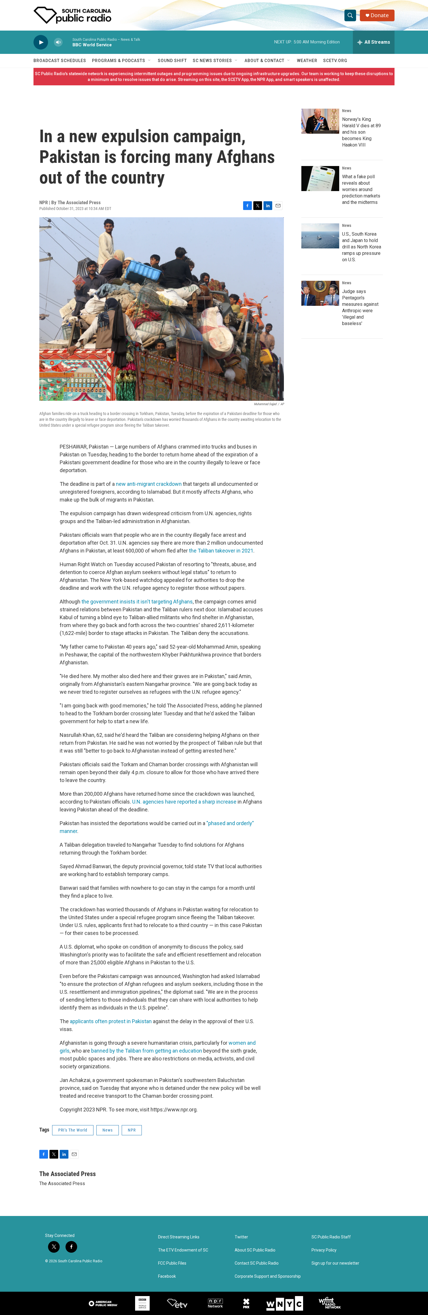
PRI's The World (72, 1130)
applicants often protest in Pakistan (111, 1021)
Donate (380, 15)
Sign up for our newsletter (335, 1263)
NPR (132, 1130)
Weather (307, 60)
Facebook (167, 1276)
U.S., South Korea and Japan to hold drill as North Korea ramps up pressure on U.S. (361, 246)
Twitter (241, 1237)
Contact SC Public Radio (257, 1263)
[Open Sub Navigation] (149, 60)
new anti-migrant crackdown (149, 484)
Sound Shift (172, 60)
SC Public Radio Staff (331, 1237)
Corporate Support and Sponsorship (268, 1276)
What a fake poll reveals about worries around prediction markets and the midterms (361, 189)
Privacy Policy (324, 1250)
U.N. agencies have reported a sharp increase (184, 802)
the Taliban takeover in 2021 (221, 551)
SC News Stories (212, 60)
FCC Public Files (172, 1263)
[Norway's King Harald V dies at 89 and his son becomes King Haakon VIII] (320, 121)
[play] (40, 42)
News (107, 1130)
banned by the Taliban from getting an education (146, 1051)
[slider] (67, 42)
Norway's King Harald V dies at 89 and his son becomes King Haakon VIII (361, 132)
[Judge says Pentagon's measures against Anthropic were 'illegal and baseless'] (320, 293)
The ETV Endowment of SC (183, 1250)
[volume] (58, 42)
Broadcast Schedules (59, 60)
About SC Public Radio (255, 1250)
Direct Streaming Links (178, 1237)
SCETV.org (335, 60)
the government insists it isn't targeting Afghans (137, 602)
